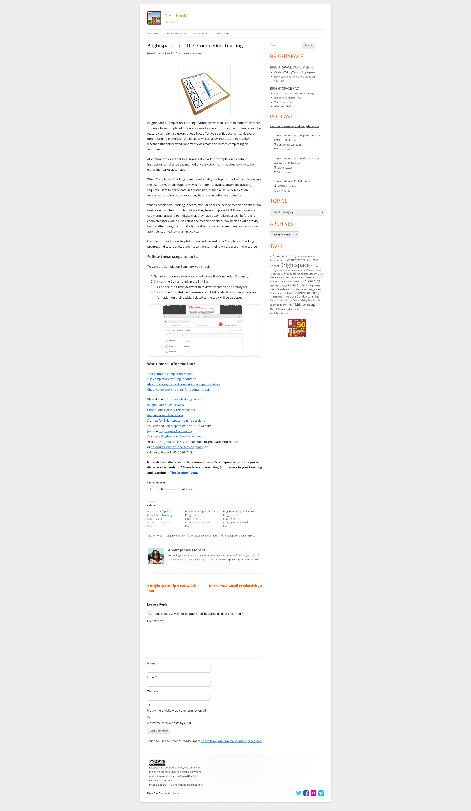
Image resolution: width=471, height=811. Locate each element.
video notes (294, 309)
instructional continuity (282, 289)
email (199, 447)
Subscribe (152, 33)
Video (284, 309)
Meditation (301, 289)
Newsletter (223, 33)
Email (152, 677)
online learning (288, 293)
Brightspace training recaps (183, 399)
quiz (293, 296)
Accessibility (286, 256)
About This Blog (176, 33)
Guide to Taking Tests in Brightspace (294, 72)
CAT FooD (176, 15)
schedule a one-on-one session (172, 447)
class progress (247, 535)
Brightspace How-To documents (183, 436)
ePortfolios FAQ (283, 106)
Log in (176, 793)
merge (311, 289)
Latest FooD (201, 33)
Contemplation (298, 270)
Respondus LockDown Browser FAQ (294, 93)
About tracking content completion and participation (183, 384)
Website (152, 691)
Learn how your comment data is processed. (231, 741)
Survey (288, 300)
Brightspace (231, 535)
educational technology (292, 281)
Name (152, 663)
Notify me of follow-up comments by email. (176, 710)
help (311, 285)
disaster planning (294, 277)
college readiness (280, 270)
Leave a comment (192, 53)
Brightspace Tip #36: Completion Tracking (159, 513)
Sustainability (300, 300)
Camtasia (315, 266)
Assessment (278, 260)
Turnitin (305, 304)
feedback (274, 285)
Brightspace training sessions (184, 420)
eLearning (312, 281)
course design (309, 273)
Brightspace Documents (292, 67)
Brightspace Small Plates (205, 535)
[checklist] (204, 90)
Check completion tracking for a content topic (178, 390)
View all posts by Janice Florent (237, 559)
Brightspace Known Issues (165, 405)
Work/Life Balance (279, 313)
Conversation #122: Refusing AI (292, 181)
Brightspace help (176, 426)
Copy (283, 273)
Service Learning (308, 296)
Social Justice (277, 300)
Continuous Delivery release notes (171, 410)
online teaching (308, 293)
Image (317, 285)
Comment (155, 621)
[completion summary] (204, 330)
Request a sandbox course (165, 415)
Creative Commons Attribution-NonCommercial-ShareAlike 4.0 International (175, 776)
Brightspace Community (175, 431)
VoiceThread (307, 309)
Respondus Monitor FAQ (287, 97)
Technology (286, 304)
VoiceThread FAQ (283, 102)
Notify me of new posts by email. (169, 723)
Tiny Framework (162, 793)
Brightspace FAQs (172, 442)
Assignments (296, 260)
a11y (273, 256)
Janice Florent (154, 53)
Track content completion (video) (170, 374)
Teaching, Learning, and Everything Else (294, 126)
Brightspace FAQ (284, 88)
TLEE (297, 304)
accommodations (306, 256)
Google (283, 285)
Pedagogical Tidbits (279, 296)
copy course (293, 273)
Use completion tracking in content (171, 379)
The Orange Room (183, 473)
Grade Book (298, 285)
